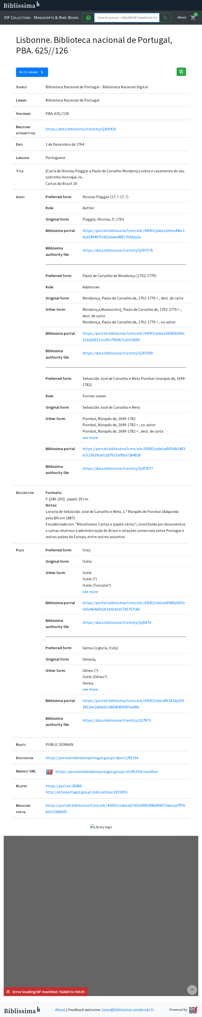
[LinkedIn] (133, 5)
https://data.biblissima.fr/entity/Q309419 (81, 128)
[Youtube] (157, 5)
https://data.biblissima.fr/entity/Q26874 (117, 622)
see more (90, 437)
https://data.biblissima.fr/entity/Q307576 (118, 250)
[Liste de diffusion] (125, 5)
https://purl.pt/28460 (64, 785)
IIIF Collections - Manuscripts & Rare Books (41, 17)
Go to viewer (32, 72)
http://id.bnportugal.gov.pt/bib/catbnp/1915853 (86, 791)
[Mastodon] (149, 5)
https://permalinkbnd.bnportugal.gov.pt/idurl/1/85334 (92, 757)
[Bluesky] (141, 5)
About (181, 17)
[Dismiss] (8, 991)
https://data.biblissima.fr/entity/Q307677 (118, 468)
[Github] (164, 5)
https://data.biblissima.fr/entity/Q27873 (117, 720)
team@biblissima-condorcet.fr (127, 1009)
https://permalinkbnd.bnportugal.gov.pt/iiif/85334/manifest (106, 771)
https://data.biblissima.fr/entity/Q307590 (118, 353)
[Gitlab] (172, 5)
